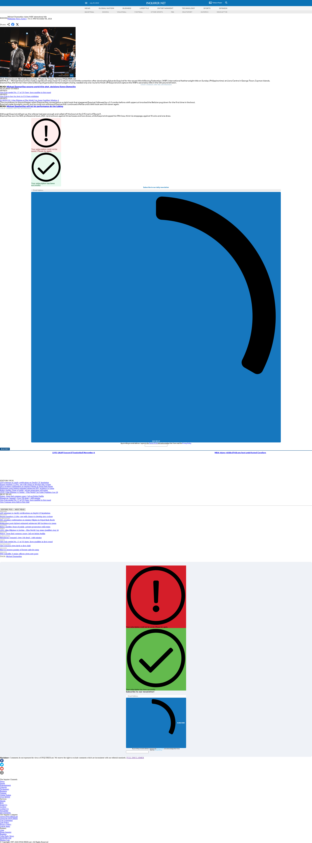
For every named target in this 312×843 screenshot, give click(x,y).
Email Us (3, 805)
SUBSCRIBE (181, 723)
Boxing (4, 18)
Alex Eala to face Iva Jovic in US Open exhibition (19, 96)
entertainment (165, 8)
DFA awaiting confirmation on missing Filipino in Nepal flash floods (26, 486)
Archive (3, 807)
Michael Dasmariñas (14, 556)
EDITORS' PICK (7, 509)
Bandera (3, 834)
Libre (2, 830)
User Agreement (6, 820)
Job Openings (5, 813)
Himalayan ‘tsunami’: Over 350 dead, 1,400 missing (20, 498)
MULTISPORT (187, 12)
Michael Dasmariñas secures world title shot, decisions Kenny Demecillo (41, 86)
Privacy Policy (186, 443)
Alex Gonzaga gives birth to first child (14, 502)
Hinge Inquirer (5, 832)
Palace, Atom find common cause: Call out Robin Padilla (22, 496)
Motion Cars (5, 840)
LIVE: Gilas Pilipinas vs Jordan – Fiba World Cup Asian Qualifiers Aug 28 (29, 492)
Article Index (5, 826)
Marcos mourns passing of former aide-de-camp (19, 550)
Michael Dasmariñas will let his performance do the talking (35, 106)
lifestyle (144, 8)
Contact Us (4, 809)
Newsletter (4, 811)
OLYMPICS (205, 12)
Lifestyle (3, 787)
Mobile (2, 801)
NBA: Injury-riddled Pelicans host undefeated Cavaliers (240, 452)
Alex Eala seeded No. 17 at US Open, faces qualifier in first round (25, 92)
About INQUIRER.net (9, 817)
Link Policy (4, 822)
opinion (223, 8)
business (127, 8)
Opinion (3, 793)
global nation (106, 8)
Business (3, 791)
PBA (172, 12)
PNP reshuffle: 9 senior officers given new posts (19, 554)
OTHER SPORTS (157, 12)
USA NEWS (5, 797)
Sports (2, 783)
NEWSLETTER (222, 12)
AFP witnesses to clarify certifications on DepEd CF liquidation (24, 483)
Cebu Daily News (7, 836)
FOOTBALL (139, 12)
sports (207, 8)
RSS (2, 803)
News (87, 8)
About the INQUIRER (9, 818)
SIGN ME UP (156, 441)
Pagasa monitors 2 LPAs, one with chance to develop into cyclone (25, 484)
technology (188, 8)
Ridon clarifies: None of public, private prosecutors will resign (24, 490)
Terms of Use (153, 443)
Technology (4, 789)
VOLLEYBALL (121, 12)
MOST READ (19, 509)
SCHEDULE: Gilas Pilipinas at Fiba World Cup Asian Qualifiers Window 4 (29, 100)
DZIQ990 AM (5, 838)
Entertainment (5, 785)
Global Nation (5, 795)
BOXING (105, 12)
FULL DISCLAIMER (135, 758)
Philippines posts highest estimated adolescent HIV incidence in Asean (27, 488)
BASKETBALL (89, 12)
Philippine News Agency (17, 19)
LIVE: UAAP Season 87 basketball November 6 (73, 452)
